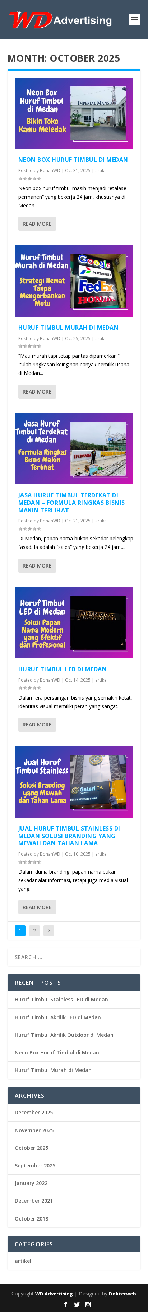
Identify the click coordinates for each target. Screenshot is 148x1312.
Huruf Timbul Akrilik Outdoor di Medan (64, 1034)
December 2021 (34, 1200)
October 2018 (31, 1218)
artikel (101, 171)
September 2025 (35, 1165)
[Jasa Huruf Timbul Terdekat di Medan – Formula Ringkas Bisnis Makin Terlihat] (74, 448)
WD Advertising (54, 1293)
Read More (37, 223)
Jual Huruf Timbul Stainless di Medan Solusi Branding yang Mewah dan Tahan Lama (69, 835)
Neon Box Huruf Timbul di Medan (73, 160)
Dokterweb (122, 1293)
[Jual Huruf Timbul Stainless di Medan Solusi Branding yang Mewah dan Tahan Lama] (74, 781)
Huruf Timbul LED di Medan (62, 669)
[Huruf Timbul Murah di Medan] (74, 280)
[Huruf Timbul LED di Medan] (74, 622)
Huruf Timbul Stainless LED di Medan (61, 999)
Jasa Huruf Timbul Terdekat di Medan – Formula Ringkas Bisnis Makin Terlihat (71, 502)
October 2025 (31, 1147)
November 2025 (34, 1130)
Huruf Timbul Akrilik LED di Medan (58, 1017)
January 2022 (31, 1183)
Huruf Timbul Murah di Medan (68, 327)
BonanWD (50, 171)
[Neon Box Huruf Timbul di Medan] (74, 113)
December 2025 (34, 1112)
